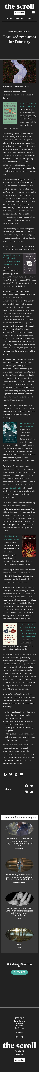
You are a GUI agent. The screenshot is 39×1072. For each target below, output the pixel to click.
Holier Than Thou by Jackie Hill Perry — (11, 539)
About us (19, 18)
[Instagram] (17, 1037)
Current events (19, 1021)
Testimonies (19, 1028)
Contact (29, 18)
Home (9, 18)
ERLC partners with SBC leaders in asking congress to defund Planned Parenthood (19, 912)
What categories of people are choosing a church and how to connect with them (19, 877)
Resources (24, 32)
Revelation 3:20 (16, 488)
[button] (5, 774)
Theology (19, 1023)
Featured (12, 32)
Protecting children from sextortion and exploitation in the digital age (19, 842)
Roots (20, 944)
